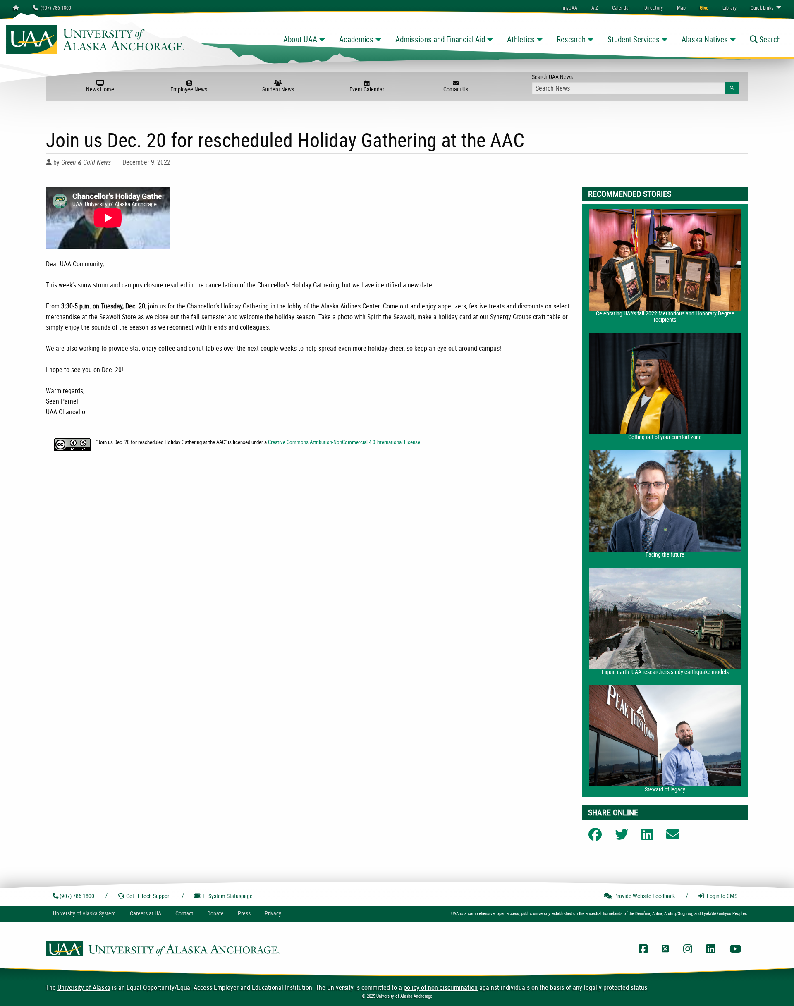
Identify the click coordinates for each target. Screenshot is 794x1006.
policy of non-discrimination (441, 987)
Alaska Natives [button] (705, 39)
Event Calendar (366, 89)
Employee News (188, 89)
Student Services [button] (633, 39)
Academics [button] (356, 39)
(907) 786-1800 (54, 7)
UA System (84, 913)
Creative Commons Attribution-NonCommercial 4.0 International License (344, 442)
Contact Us (455, 89)
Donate (215, 913)
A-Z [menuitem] (594, 7)
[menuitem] (621, 7)
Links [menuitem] (762, 7)
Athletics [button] (521, 39)
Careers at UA (145, 913)
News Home (100, 89)
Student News (278, 89)
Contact (184, 913)
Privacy (273, 913)
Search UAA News (635, 82)
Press (244, 913)
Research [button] (571, 39)
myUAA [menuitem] (570, 7)
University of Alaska (83, 987)
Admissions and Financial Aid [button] (440, 39)
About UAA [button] (300, 39)
